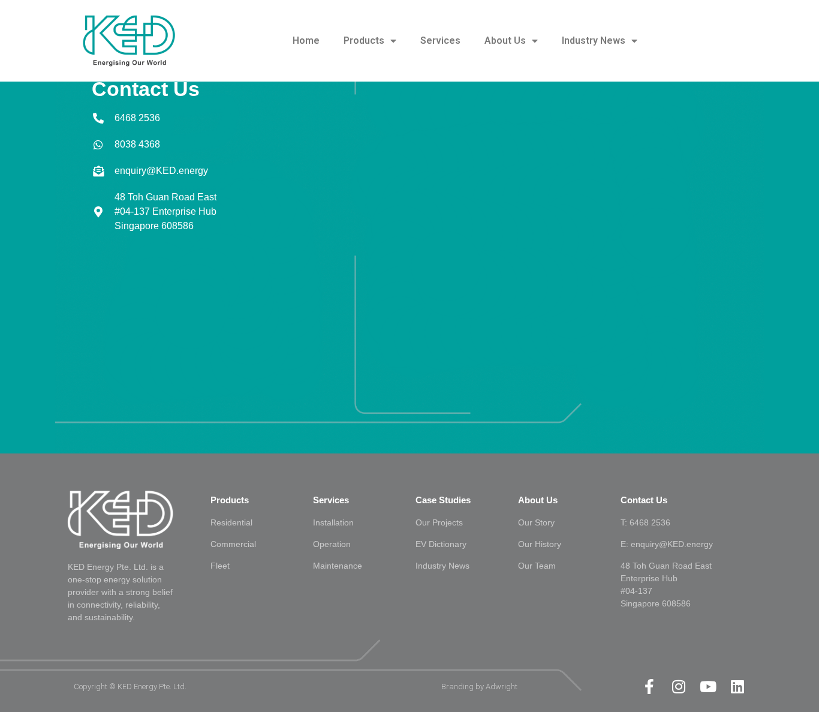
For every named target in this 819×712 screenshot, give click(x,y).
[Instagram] (679, 686)
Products (364, 40)
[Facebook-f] (649, 686)
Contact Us (644, 500)
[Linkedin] (737, 686)
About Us (505, 40)
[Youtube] (708, 686)
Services (440, 40)
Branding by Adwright (479, 686)
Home (306, 40)
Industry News (593, 40)
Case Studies (443, 500)
